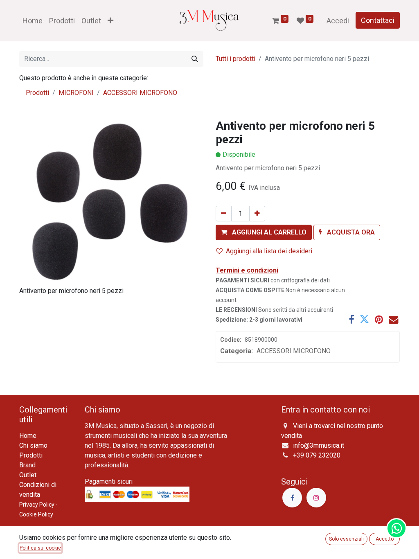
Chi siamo (33, 445)
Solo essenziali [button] (346, 539)
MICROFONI (76, 93)
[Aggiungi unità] (257, 213)
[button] (110, 20)
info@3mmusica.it (318, 445)
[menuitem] (32, 20)
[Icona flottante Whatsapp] (396, 528)
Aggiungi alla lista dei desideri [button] (269, 251)
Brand (27, 465)
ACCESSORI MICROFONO (140, 93)
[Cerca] (194, 59)
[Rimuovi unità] (224, 213)
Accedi (338, 20)
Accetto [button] (385, 539)
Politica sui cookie (40, 548)
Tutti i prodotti (235, 59)
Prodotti (37, 93)
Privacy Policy (36, 504)
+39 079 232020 (316, 455)
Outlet (27, 475)
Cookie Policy (36, 514)
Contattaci (377, 20)
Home (27, 436)
